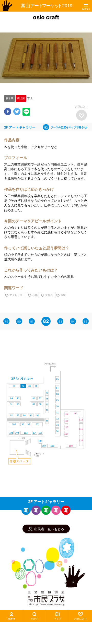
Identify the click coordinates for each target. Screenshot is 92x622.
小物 (35, 295)
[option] (46, 58)
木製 (63, 295)
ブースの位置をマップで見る (69, 127)
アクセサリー (17, 295)
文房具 (49, 295)
